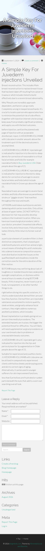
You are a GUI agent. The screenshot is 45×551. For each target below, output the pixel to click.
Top (19, 539)
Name (5, 411)
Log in (4, 526)
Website (6, 421)
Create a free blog (10, 463)
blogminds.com (15, 543)
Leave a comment (31, 60)
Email (5, 416)
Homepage (7, 472)
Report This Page (8, 390)
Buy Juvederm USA (27, 163)
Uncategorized (8, 509)
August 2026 (7, 497)
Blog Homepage (9, 468)
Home (4, 63)
